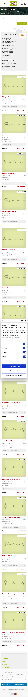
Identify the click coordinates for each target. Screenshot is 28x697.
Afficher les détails (19, 362)
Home (5, 691)
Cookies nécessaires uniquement (14, 375)
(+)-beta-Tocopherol (8, 135)
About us (5, 655)
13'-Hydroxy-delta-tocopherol (11, 479)
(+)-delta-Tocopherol (8, 173)
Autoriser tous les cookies (14, 366)
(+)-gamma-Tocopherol (9, 211)
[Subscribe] (25, 679)
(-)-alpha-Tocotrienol (8, 249)
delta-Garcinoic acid (8, 555)
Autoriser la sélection (14, 370)
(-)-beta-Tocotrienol (8, 288)
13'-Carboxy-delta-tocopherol (11, 441)
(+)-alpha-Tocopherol (8, 97)
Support (4, 661)
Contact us (21, 691)
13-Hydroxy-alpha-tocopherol (11, 517)
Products (5, 658)
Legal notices (12, 691)
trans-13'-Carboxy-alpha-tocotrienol (13, 594)
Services (4, 664)
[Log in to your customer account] (22, 3)
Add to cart (21, 110)
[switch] (24, 348)
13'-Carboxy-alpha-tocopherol (11, 402)
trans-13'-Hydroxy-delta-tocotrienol (13, 632)
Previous (22, 23)
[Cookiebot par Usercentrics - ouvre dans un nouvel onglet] (20, 320)
